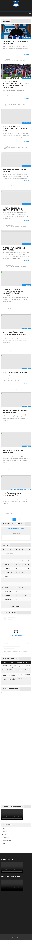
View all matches (16, 683)
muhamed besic (14, 60)
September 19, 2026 (5, 678)
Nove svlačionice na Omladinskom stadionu (14, 333)
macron (15, 470)
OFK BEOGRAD (27, 37)
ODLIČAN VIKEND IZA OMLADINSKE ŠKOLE (12, 494)
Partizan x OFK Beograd (16, 528)
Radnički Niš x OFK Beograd (12, 674)
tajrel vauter (7, 268)
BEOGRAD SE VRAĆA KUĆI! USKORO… (14, 171)
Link (12, 10)
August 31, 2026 (5, 666)
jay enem (12, 429)
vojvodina (6, 105)
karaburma (7, 60)
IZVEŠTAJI (4, 831)
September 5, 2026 (5, 670)
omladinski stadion (21, 104)
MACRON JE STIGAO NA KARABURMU (13, 451)
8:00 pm (20, 670)
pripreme (6, 311)
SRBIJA (3, 846)
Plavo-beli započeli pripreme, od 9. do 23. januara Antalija (13, 291)
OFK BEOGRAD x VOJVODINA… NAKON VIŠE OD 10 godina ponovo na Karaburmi (16, 85)
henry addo (7, 389)
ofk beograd (21, 60)
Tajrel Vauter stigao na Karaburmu (15, 249)
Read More (26, 54)
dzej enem (7, 429)
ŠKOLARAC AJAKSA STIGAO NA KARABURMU (15, 411)
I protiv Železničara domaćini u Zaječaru (13, 209)
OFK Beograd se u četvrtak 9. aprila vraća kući (15, 129)
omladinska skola (21, 512)
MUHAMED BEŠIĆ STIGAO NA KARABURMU (15, 43)
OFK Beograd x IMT (12, 670)
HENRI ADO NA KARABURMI (15, 372)
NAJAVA (4, 834)
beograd (7, 147)
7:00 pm (20, 666)
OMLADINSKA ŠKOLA (25, 489)
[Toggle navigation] (30, 14)
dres (6, 470)
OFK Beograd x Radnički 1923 (12, 678)
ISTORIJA (4, 828)
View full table (16, 606)
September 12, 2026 (5, 674)
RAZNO (3, 843)
